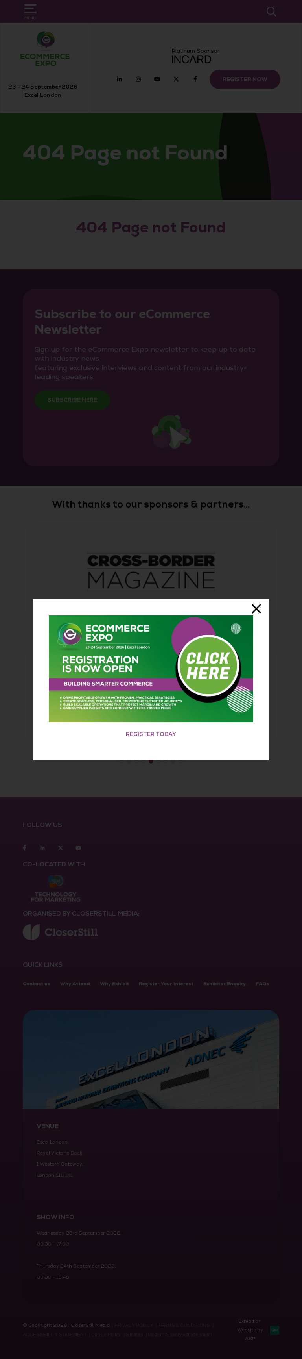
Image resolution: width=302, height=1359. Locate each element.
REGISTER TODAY (151, 734)
